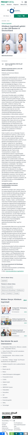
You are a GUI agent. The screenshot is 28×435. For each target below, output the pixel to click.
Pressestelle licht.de (8, 377)
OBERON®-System (8, 387)
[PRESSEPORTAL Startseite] (7, 2)
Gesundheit (5, 392)
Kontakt (4, 424)
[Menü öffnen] (26, 2)
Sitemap (4, 431)
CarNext (5, 384)
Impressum (5, 423)
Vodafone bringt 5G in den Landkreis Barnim (14, 364)
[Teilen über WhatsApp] (11, 433)
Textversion (17, 428)
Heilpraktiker (6, 389)
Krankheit (9, 293)
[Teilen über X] (7, 433)
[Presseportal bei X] (11, 420)
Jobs (15, 426)
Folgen (19, 16)
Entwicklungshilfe (7, 400)
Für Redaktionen (18, 423)
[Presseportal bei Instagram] (14, 420)
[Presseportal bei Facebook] (9, 420)
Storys (3, 4)
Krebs (3, 293)
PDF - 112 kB (13, 64)
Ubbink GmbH (6, 382)
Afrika (4, 402)
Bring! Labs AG (6, 369)
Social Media (17, 429)
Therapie (16, 293)
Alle (24, 300)
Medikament (20, 290)
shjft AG (5, 366)
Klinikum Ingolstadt (6, 23)
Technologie (6, 405)
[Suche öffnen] (22, 2)
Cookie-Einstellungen (7, 429)
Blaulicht (9, 4)
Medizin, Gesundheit (7, 287)
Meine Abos (24, 4)
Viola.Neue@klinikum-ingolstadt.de (15, 271)
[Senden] (25, 433)
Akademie (4, 426)
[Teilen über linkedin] (21, 433)
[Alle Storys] (14, 13)
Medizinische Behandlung (8, 290)
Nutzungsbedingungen (20, 424)
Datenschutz (5, 428)
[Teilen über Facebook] (2, 433)
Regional (16, 4)
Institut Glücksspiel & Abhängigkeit (11, 374)
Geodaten (5, 397)
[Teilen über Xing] (16, 433)
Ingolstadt (4, 280)
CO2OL (4, 379)
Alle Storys (6, 16)
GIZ (3, 395)
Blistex (4, 371)
